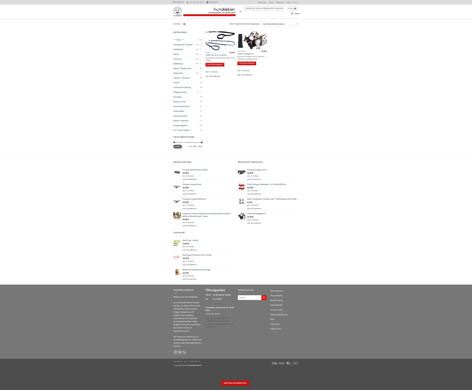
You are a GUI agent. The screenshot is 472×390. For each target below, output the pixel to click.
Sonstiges (177, 97)
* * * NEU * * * (178, 40)
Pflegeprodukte (180, 92)
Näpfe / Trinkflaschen (182, 68)
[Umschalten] (200, 44)
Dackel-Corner (179, 101)
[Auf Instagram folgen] (293, 2)
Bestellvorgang (276, 300)
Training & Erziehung (182, 87)
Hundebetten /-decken (182, 44)
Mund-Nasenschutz (181, 106)
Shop (288, 2)
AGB (272, 319)
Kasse (271, 2)
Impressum (275, 324)
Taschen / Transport (181, 78)
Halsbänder (178, 49)
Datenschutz (275, 328)
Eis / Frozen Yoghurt (181, 130)
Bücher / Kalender (181, 120)
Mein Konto (262, 2)
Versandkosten (214, 76)
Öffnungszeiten (276, 291)
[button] (241, 11)
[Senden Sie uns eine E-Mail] (295, 2)
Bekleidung (178, 63)
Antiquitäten (178, 111)
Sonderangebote (180, 125)
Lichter (176, 82)
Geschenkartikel (180, 116)
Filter (177, 146)
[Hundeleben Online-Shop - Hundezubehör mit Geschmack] (204, 11)
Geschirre (177, 59)
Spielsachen (178, 73)
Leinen (176, 54)
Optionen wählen (214, 64)
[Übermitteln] (263, 297)
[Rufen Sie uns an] (297, 2)
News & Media (276, 309)
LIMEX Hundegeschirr (245, 54)
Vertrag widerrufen (235, 383)
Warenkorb (280, 2)
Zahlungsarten (276, 305)
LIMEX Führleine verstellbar (216, 55)
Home (176, 24)
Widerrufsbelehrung (278, 314)
